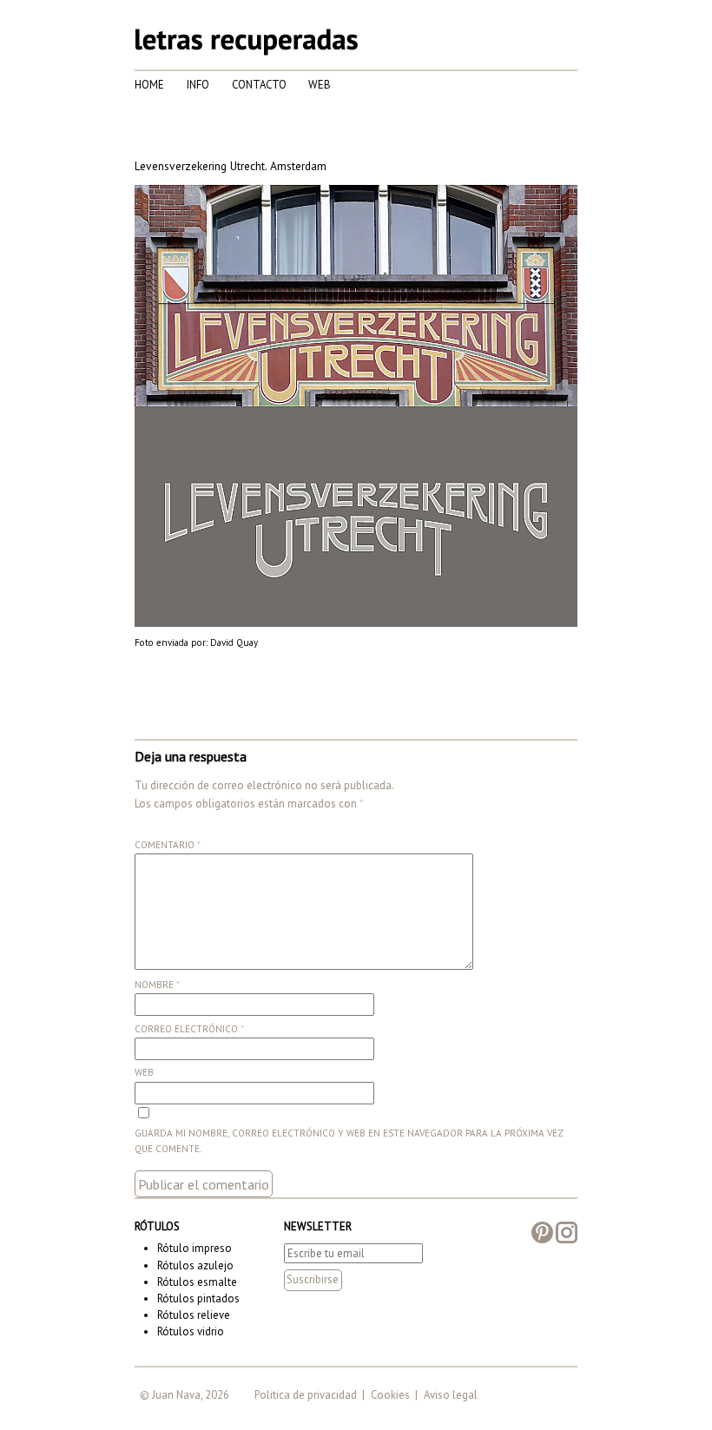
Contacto (259, 84)
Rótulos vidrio (190, 1331)
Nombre (157, 985)
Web (319, 84)
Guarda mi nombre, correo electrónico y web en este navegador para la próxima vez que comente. (349, 1141)
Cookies (390, 1394)
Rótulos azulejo (195, 1265)
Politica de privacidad (305, 1394)
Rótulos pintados (198, 1298)
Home (149, 84)
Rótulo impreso (194, 1248)
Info (198, 84)
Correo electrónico (189, 1029)
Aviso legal (451, 1394)
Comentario (168, 845)
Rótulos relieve (193, 1315)
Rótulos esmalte (197, 1282)
